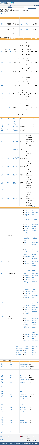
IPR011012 (11, 362)
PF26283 (8, 158)
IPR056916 (11, 420)
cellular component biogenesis (27, 215)
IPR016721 (11, 385)
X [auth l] (1, 34)
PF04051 (8, 120)
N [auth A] (2, 141)
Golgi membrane (33, 354)
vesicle (32, 326)
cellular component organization (27, 214)
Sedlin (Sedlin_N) (15, 118)
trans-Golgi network (34, 282)
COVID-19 (25, 0)
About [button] (20, 0)
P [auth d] (2, 93)
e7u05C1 (10, 107)
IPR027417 (11, 431)
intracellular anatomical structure (35, 213)
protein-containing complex (34, 223)
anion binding (17, 352)
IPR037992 (11, 392)
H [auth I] (1, 29)
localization (25, 235)
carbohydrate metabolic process (27, 313)
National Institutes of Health (18, 443)
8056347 (21, 34)
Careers (22, 0)
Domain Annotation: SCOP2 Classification (5, 12)
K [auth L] (2, 198)
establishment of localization (27, 237)
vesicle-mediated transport (26, 212)
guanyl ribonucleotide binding (19, 347)
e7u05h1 (10, 53)
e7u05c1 (10, 102)
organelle (33, 277)
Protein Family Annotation (3, 13)
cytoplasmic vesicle (34, 232)
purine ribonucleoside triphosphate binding (18, 349)
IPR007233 (11, 375)
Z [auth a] (1, 149)
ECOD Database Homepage (36, 37)
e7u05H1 (10, 57)
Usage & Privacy (1, 439)
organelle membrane (34, 270)
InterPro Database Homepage (36, 360)
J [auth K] (1, 118)
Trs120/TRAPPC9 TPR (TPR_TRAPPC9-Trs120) (16, 157)
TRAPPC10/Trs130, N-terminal (23, 424)
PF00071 (8, 198)
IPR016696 (11, 368)
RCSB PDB (2, 0)
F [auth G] (2, 23)
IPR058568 (11, 405)
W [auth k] (2, 40)
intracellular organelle (34, 230)
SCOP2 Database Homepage (36, 16)
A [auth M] (2, 358)
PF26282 (8, 166)
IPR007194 (11, 382)
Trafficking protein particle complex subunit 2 (24, 364)
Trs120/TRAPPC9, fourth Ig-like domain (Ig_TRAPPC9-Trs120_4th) (16, 159)
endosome (33, 214)
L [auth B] (2, 182)
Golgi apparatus (33, 240)
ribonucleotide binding (18, 354)
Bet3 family (21, 385)
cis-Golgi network (33, 268)
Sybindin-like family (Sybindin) (15, 123)
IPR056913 (11, 424)
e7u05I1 (10, 80)
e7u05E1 (10, 91)
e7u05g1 (10, 62)
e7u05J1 (10, 51)
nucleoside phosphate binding (19, 350)
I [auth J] (1, 51)
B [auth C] (2, 107)
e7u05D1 (10, 98)
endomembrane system (34, 217)
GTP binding (17, 346)
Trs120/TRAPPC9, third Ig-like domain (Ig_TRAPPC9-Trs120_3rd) (16, 167)
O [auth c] (2, 102)
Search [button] (7, 0)
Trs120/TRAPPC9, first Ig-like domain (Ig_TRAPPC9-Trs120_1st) (16, 149)
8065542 (21, 24)
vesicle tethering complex (34, 211)
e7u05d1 (10, 93)
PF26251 (8, 156)
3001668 (27, 24)
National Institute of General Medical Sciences (10, 443)
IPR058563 (11, 411)
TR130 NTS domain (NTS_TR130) (15, 189)
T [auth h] (1, 53)
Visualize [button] (10, 0)
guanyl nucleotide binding (19, 345)
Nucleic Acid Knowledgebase (29, 441)
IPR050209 (11, 429)
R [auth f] (1, 127)
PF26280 (8, 174)
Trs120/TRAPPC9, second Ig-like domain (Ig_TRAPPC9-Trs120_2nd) (16, 175)
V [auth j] (1, 49)
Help (8, 436)
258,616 (8, 2)
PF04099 (8, 122)
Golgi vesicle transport (26, 211)
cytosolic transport (26, 326)
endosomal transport (26, 339)
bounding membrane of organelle (35, 267)
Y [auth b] (2, 183)
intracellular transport (26, 233)
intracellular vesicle (34, 215)
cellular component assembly (27, 280)
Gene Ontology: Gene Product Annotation (5, 14)
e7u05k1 (10, 40)
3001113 (27, 22)
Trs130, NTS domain (22, 420)
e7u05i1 (10, 71)
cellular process (25, 210)
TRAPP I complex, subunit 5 (22, 368)
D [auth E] (2, 91)
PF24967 (8, 189)
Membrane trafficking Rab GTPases (23, 429)
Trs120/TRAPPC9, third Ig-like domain (24, 407)
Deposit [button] (5, 0)
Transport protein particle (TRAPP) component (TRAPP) (15, 121)
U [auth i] (1, 24)
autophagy (25, 242)
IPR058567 (11, 407)
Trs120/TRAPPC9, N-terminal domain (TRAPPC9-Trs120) (16, 142)
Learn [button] (18, 0)
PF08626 (8, 141)
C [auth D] (2, 98)
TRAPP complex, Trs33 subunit (23, 392)
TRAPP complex (33, 229)
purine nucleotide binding (18, 351)
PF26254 (8, 148)
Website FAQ (9, 437)
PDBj (33, 437)
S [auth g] (2, 22)
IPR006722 (11, 364)
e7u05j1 (10, 49)
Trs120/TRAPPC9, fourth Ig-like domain (24, 405)
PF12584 (8, 182)
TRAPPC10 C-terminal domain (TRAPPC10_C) (15, 183)
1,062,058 (13, 2)
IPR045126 (11, 422)
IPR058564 (11, 409)
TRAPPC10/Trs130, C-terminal (23, 418)
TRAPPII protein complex (34, 219)
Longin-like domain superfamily (23, 362)
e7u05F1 (10, 85)
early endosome (33, 332)
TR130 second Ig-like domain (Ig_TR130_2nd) (15, 191)
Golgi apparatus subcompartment (35, 305)
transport (25, 209)
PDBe (33, 436)
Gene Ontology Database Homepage (35, 206)
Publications (1, 437)
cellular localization (26, 232)
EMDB (33, 438)
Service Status (9, 438)
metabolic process (26, 230)
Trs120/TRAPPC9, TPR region (23, 409)
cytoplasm (33, 269)
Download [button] (15, 0)
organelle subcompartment (34, 281)
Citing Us (1, 436)
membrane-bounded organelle (35, 212)
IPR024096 (11, 366)
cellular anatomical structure (34, 218)
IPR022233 (11, 418)
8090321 (21, 22)
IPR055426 (11, 398)
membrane (33, 263)
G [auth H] (2, 57)
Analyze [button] (13, 0)
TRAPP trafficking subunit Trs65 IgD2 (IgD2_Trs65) (16, 134)
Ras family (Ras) (15, 198)
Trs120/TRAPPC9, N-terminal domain (23, 411)
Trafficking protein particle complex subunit (24, 375)
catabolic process (26, 220)
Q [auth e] (2, 130)
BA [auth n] (2, 316)
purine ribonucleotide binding (19, 348)
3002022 (27, 34)
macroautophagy (25, 229)
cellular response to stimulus (27, 270)
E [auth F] (2, 85)
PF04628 (8, 118)
